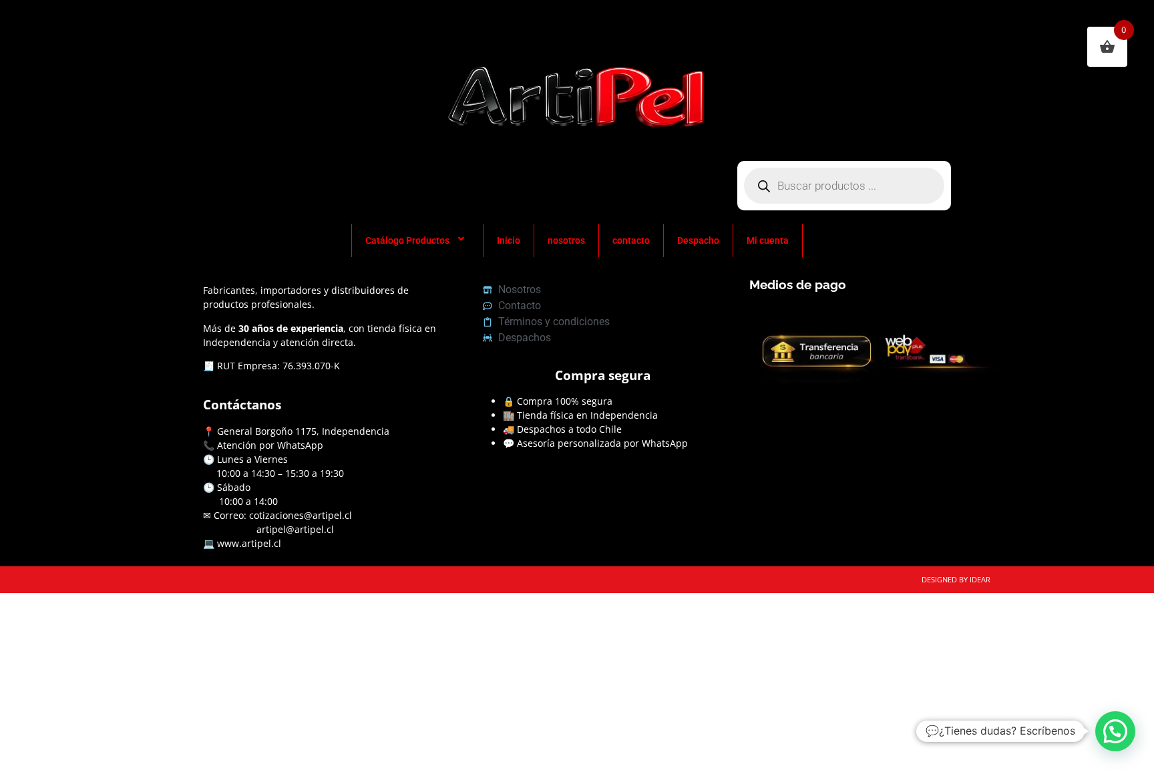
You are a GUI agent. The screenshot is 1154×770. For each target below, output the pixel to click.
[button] (1115, 731)
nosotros (566, 240)
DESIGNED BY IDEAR (956, 579)
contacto (631, 240)
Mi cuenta (768, 240)
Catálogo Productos (407, 240)
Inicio (508, 240)
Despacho (698, 240)
